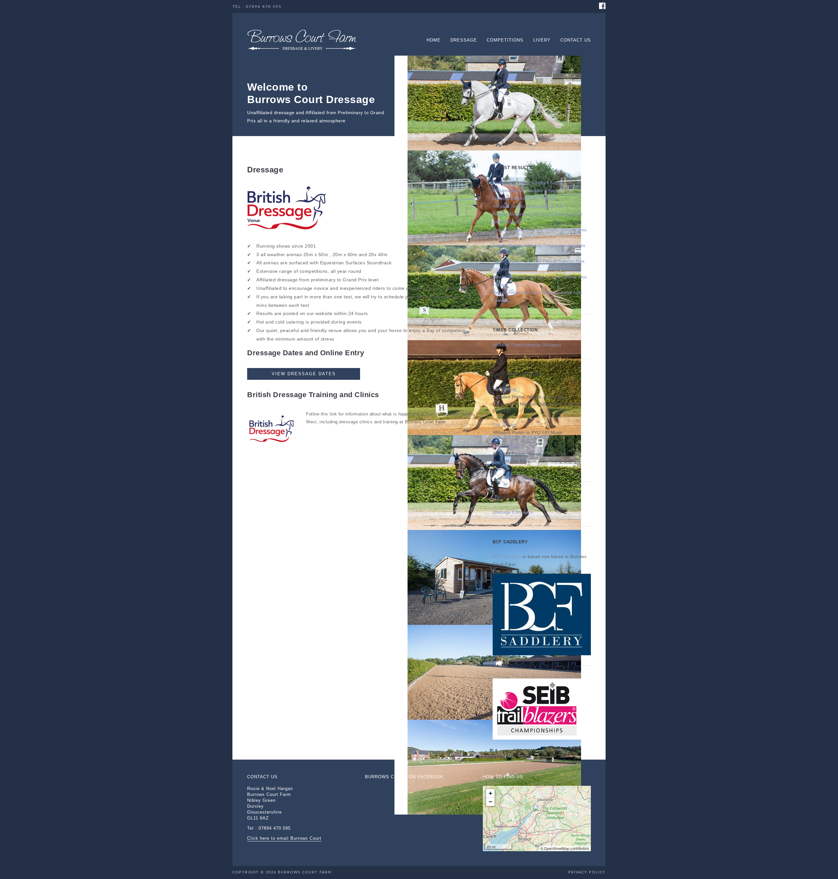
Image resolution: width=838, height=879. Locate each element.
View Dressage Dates (304, 373)
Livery (542, 40)
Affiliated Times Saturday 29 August (527, 345)
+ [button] (490, 793)
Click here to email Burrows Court (284, 838)
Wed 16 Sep (506, 446)
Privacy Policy (587, 872)
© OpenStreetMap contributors (564, 848)
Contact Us (575, 40)
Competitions (505, 40)
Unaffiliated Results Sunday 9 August (528, 182)
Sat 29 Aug (504, 389)
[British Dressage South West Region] (271, 427)
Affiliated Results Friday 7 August (524, 198)
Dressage (463, 40)
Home (434, 40)
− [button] (490, 801)
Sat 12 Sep (504, 425)
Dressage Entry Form (513, 512)
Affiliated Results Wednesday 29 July (528, 206)
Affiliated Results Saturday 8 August (527, 190)
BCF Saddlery (507, 556)
